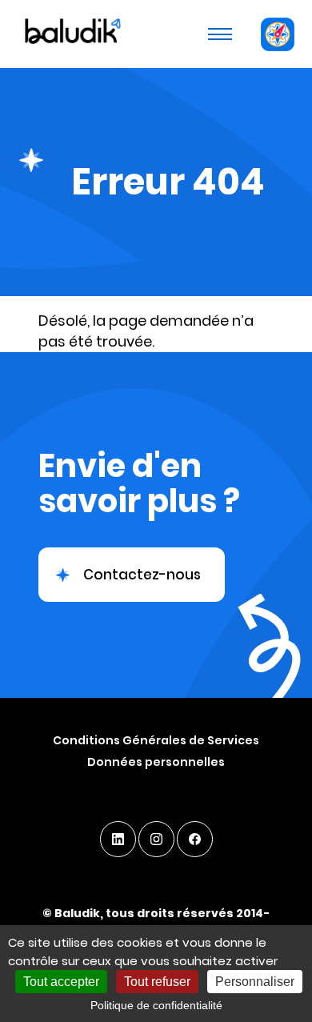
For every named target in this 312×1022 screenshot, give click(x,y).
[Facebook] (195, 839)
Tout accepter (61, 981)
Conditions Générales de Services (156, 740)
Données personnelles (156, 762)
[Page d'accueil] (71, 33)
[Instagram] (156, 839)
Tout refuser (157, 981)
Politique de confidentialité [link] (156, 1005)
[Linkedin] (118, 839)
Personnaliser (254, 981)
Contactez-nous (142, 574)
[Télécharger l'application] (277, 34)
